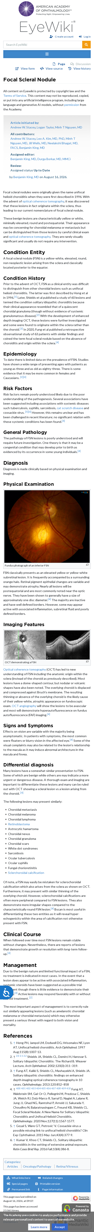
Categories (12, 1162)
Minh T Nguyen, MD (68, 127)
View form (28, 68)
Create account (64, 36)
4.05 (43, 1088)
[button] (39, 1227)
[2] (38, 315)
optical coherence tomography (43, 201)
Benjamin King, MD (32, 147)
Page (61, 64)
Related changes (53, 1178)
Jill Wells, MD (37, 143)
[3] (21, 328)
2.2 (25, 1056)
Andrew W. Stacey (22, 127)
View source (54, 68)
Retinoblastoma (19, 824)
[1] (15, 296)
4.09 (63, 1088)
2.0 (17, 1056)
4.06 (48, 1088)
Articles (12, 1166)
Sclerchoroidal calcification (26, 872)
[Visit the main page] (47, 26)
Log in (87, 36)
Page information (52, 1189)
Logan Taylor (45, 127)
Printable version (50, 1183)
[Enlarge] (87, 565)
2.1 (21, 1056)
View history (82, 68)
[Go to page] (86, 44)
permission (71, 105)
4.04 (38, 1088)
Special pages (20, 1183)
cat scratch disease (70, 408)
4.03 (33, 1088)
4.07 (53, 1088)
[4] (57, 342)
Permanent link (21, 1189)
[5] (26, 411)
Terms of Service (14, 95)
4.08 (58, 1088)
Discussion (83, 64)
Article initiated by (24, 123)
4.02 (28, 1088)
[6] (29, 411)
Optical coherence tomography (24, 669)
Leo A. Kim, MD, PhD (50, 138)
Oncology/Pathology (37, 1166)
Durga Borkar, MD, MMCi (54, 159)
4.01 (23, 1088)
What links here (21, 1178)
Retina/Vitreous (67, 1166)
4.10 (68, 1088)
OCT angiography (24, 706)
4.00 (18, 1088)
